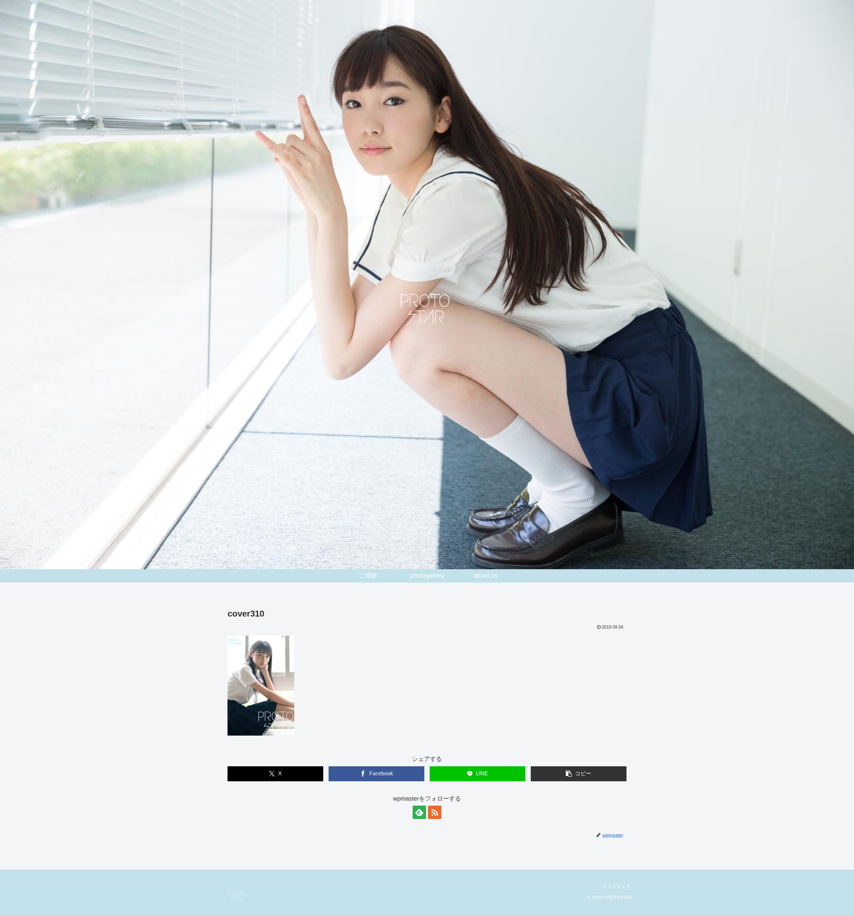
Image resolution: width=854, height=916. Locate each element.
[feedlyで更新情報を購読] (419, 812)
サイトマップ (616, 886)
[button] (578, 773)
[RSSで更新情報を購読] (434, 812)
